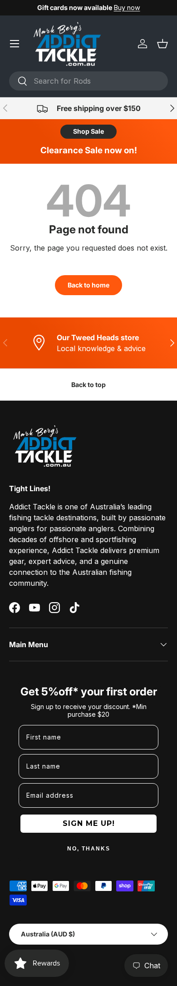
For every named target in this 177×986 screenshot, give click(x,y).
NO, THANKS (88, 848)
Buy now (127, 7)
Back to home (88, 285)
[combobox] (88, 81)
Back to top (88, 384)
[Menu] (15, 44)
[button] (162, 44)
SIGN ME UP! (89, 823)
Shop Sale (88, 131)
